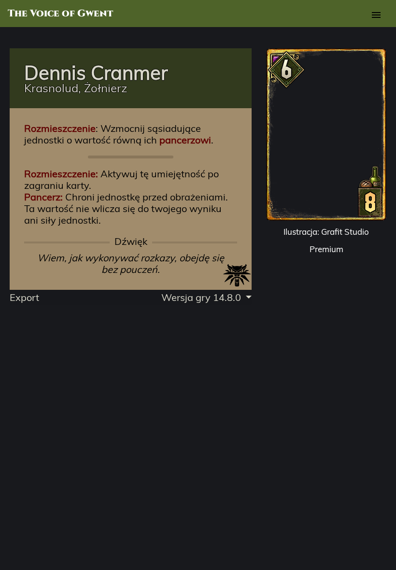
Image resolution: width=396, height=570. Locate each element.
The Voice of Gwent (60, 13)
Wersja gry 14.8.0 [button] (202, 297)
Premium (326, 249)
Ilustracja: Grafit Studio (326, 232)
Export (24, 297)
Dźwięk (130, 241)
